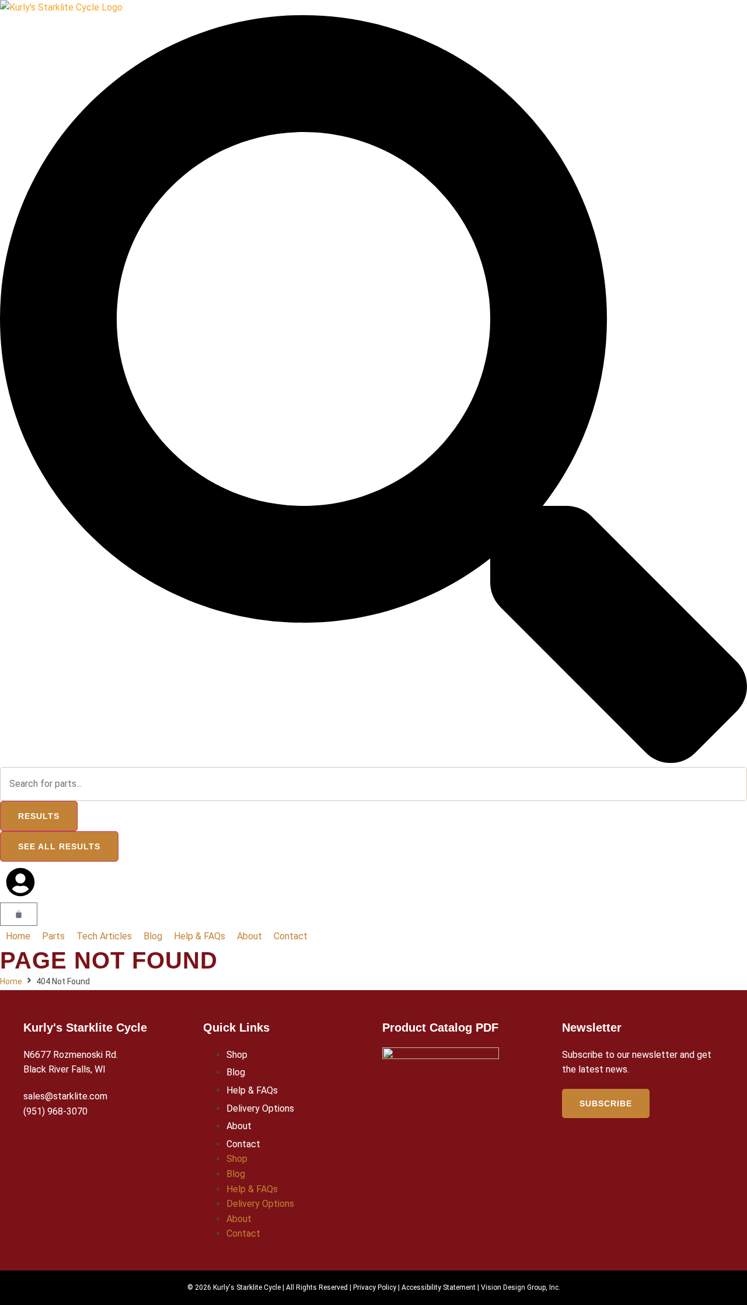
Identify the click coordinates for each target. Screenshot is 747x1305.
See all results (59, 846)
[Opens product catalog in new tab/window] (440, 1055)
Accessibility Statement (439, 1287)
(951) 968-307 (52, 1111)
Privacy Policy (374, 1287)
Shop (236, 1054)
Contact (243, 1144)
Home (11, 981)
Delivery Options (260, 1108)
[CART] (18, 914)
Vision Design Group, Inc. (520, 1287)
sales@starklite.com (65, 1096)
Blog (235, 1072)
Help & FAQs (252, 1090)
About (239, 1126)
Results (39, 816)
